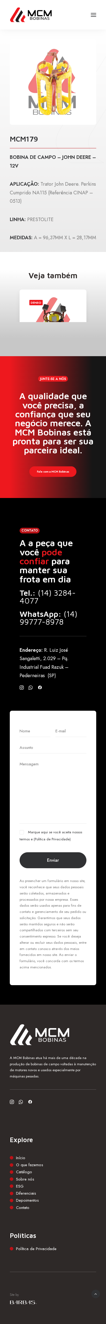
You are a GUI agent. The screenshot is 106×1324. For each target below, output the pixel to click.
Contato (22, 1208)
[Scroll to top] (95, 1293)
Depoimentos (27, 1200)
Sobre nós (25, 1179)
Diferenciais (26, 1193)
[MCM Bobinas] (31, 14)
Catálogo (24, 1172)
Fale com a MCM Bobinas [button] (53, 472)
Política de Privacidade (52, 839)
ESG (20, 1186)
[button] (93, 15)
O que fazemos (29, 1165)
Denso (36, 302)
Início (20, 1158)
